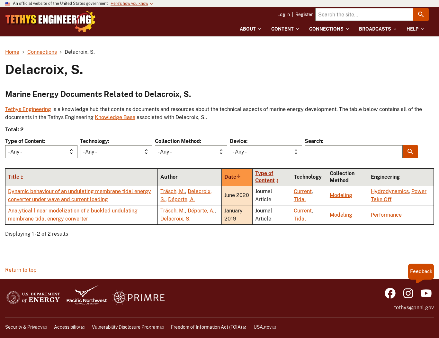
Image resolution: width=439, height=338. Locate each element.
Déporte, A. (181, 199)
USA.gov (263, 327)
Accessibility (67, 327)
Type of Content (24, 141)
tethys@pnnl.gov (414, 308)
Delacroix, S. (175, 219)
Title (13, 177)
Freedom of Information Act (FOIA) (206, 327)
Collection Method (177, 141)
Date (232, 177)
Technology (94, 141)
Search (313, 141)
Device (238, 141)
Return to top (21, 270)
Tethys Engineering (28, 109)
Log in (283, 14)
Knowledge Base (115, 117)
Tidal (300, 199)
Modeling (341, 195)
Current (303, 191)
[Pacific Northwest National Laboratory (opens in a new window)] (84, 298)
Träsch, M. (172, 191)
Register (304, 14)
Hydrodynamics (390, 191)
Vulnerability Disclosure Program (125, 327)
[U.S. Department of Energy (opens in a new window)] (33, 297)
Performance (386, 215)
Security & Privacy (23, 327)
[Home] (50, 21)
